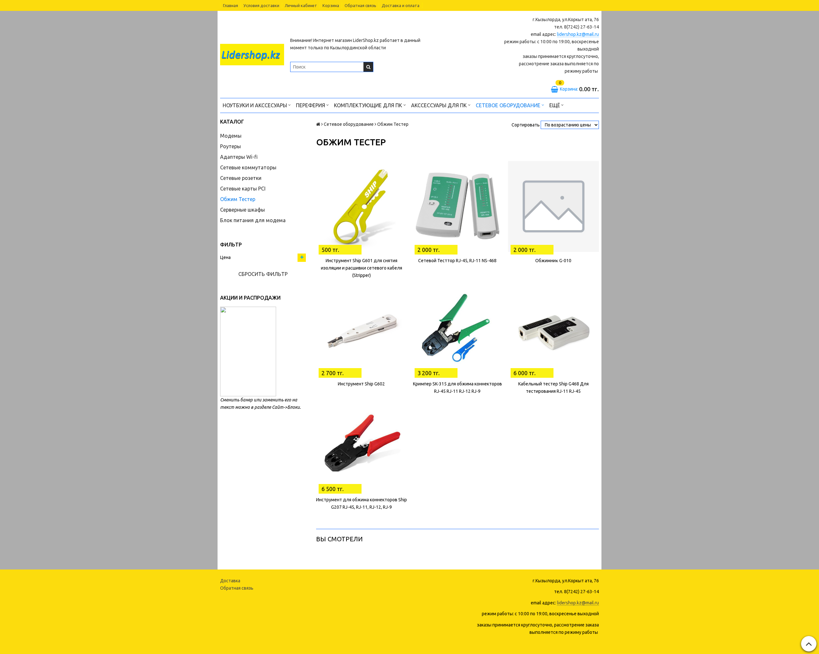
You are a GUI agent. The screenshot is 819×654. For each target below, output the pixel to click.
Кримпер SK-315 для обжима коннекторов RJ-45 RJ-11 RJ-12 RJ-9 (457, 387)
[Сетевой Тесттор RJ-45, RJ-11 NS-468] (457, 206)
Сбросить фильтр (263, 274)
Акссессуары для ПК (439, 105)
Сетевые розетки (240, 178)
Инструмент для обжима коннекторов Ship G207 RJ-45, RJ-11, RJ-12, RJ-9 (361, 503)
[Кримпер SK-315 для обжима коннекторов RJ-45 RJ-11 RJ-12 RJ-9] (457, 329)
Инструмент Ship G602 (361, 383)
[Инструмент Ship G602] (361, 329)
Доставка (230, 580)
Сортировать (526, 124)
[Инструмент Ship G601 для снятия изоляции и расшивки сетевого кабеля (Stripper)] (361, 206)
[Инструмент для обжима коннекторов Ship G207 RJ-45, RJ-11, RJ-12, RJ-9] (361, 445)
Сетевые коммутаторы (248, 167)
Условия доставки (261, 5)
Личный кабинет (301, 5)
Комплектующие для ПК (368, 105)
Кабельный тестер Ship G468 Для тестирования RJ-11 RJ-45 (553, 387)
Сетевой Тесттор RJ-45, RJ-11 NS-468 (457, 260)
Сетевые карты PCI (243, 188)
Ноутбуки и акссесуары (255, 105)
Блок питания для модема (253, 220)
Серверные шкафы (242, 210)
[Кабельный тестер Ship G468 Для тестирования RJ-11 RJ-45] (553, 329)
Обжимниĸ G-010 (553, 260)
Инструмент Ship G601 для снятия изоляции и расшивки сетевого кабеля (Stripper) (361, 268)
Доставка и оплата (400, 5)
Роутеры (230, 146)
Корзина (330, 5)
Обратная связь (360, 5)
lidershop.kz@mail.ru (578, 34)
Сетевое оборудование (509, 105)
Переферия (311, 105)
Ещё (554, 105)
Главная (230, 5)
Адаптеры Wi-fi (239, 157)
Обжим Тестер (237, 199)
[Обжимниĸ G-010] (553, 206)
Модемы (231, 136)
